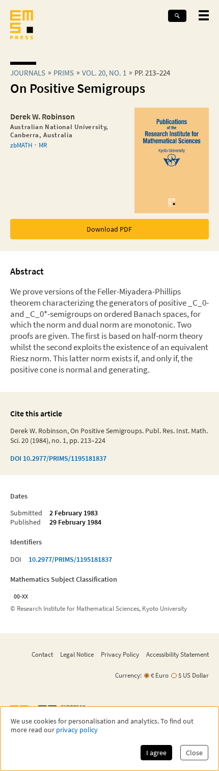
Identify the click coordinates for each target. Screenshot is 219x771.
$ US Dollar (193, 675)
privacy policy (77, 730)
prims (63, 73)
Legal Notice (77, 654)
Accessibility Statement (177, 654)
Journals (27, 73)
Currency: (128, 675)
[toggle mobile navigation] (204, 15)
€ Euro (160, 675)
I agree (156, 752)
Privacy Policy (120, 654)
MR (43, 145)
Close (194, 752)
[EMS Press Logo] (21, 25)
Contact (42, 654)
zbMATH (21, 145)
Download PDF (109, 229)
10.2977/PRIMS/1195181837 (70, 559)
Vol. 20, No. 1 (104, 73)
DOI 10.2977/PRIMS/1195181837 (58, 458)
